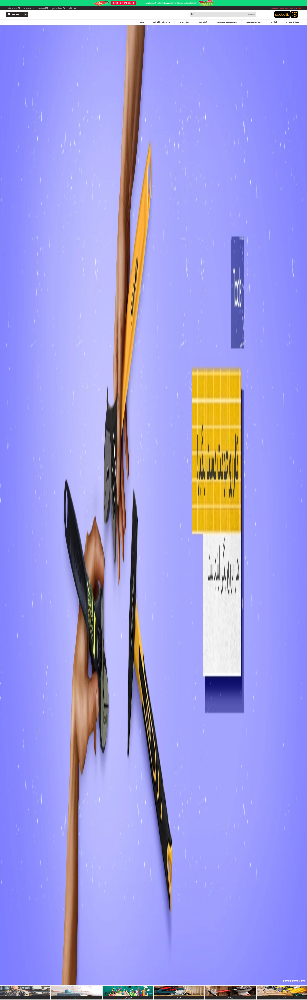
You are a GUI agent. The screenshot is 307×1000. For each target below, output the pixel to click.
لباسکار (128, 997)
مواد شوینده (179, 997)
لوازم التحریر (230, 997)
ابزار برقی (282, 997)
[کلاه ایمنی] (153, 505)
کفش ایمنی (25, 997)
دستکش (76, 997)
